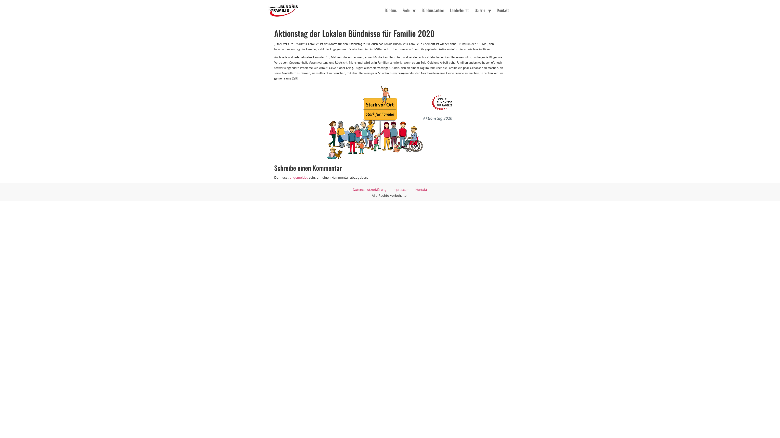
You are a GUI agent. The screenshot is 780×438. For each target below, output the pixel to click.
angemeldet (299, 177)
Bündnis (390, 10)
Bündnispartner (433, 10)
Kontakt (503, 10)
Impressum (401, 190)
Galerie (480, 10)
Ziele (406, 10)
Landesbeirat (459, 10)
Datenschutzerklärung (370, 190)
